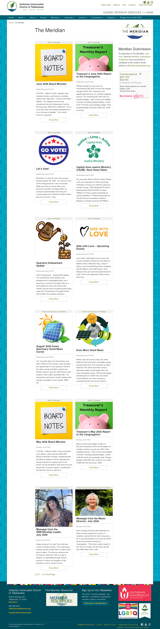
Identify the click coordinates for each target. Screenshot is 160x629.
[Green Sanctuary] (145, 610)
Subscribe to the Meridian (95, 603)
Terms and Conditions (128, 625)
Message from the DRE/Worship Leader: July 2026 (49, 532)
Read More (54, 120)
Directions (106, 5)
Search (116, 5)
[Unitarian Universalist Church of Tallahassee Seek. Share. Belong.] (49, 7)
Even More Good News (90, 350)
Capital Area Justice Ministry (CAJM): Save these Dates (93, 168)
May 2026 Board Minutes (51, 441)
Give (124, 5)
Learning (68, 17)
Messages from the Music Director (92, 488)
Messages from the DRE (51, 488)
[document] (80, 300)
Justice (82, 17)
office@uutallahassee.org (139, 66)
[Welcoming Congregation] (128, 610)
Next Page (50, 574)
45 (43, 574)
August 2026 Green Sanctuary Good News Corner (49, 349)
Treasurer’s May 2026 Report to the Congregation (93, 433)
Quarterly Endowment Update (49, 264)
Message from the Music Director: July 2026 (91, 519)
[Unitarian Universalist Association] (135, 593)
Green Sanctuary (52, 311)
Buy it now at (126, 96)
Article (49, 42)
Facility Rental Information (20, 613)
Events (43, 17)
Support (111, 17)
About (21, 17)
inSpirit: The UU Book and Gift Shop (132, 627)
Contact (132, 5)
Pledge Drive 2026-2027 (131, 17)
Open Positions (145, 5)
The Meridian (56, 42)
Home (11, 17)
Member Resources (86, 625)
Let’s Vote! (42, 168)
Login (99, 625)
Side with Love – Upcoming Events (92, 247)
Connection (96, 17)
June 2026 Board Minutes (51, 83)
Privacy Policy (110, 625)
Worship (54, 17)
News (32, 17)
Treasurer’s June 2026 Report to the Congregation (93, 75)
